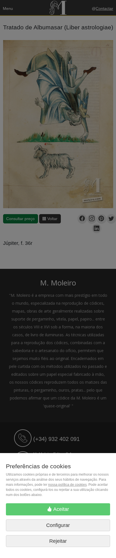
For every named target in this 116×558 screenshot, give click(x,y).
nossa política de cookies (67, 485)
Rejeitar (58, 541)
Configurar (58, 525)
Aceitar (60, 509)
